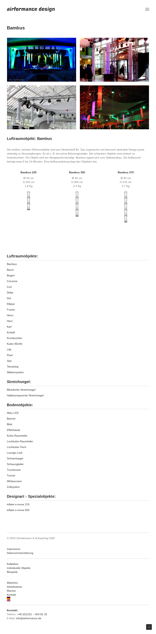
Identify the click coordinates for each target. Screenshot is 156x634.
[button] (147, 9)
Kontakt (11, 594)
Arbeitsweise (14, 586)
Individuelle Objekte (18, 567)
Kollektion (12, 563)
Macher (11, 590)
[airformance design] (31, 9)
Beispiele (12, 571)
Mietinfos (12, 582)
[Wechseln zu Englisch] (78, 600)
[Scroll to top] (149, 626)
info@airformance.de (28, 618)
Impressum (13, 548)
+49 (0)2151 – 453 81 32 (32, 614)
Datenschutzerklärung (20, 552)
